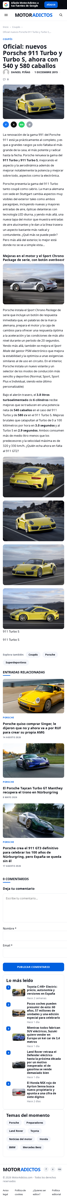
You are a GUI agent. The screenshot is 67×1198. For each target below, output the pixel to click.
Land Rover (16, 1131)
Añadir (51, 4)
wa (21, 124)
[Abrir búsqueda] (61, 15)
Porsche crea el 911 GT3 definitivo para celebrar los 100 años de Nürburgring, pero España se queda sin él (32, 854)
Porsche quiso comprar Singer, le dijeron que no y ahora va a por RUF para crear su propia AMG (32, 727)
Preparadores (34, 1122)
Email (8, 945)
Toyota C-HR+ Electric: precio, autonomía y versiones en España (42, 990)
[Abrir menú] (6, 15)
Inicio (6, 27)
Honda (44, 1139)
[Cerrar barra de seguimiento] (61, 4)
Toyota (35, 1131)
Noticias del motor (20, 1139)
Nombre (9, 928)
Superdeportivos (16, 662)
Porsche (50, 654)
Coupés (16, 27)
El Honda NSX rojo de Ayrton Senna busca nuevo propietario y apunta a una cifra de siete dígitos (41, 1090)
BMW (12, 1147)
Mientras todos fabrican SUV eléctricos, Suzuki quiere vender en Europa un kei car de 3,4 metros (43, 1035)
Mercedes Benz (32, 1147)
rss (59, 1169)
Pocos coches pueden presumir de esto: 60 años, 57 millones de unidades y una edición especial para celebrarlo (43, 1010)
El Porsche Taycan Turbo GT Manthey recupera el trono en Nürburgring (33, 790)
